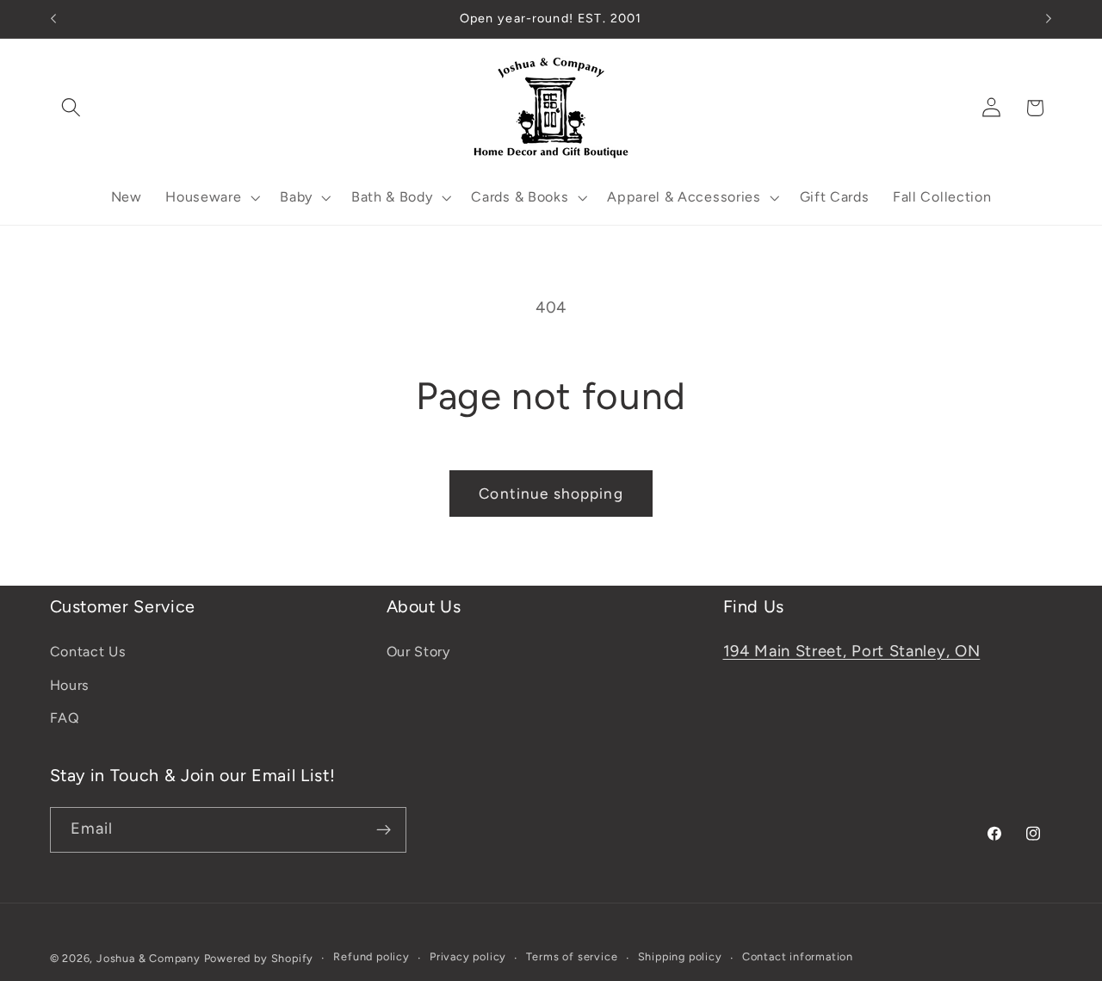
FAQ (65, 718)
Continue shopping (551, 493)
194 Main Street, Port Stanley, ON (852, 651)
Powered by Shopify (259, 958)
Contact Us (88, 651)
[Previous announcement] (53, 19)
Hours (70, 685)
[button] (72, 108)
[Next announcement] (1049, 19)
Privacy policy (468, 957)
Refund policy (371, 957)
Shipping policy (680, 957)
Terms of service (571, 957)
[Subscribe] (384, 830)
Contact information (797, 957)
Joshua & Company (148, 958)
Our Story (418, 651)
